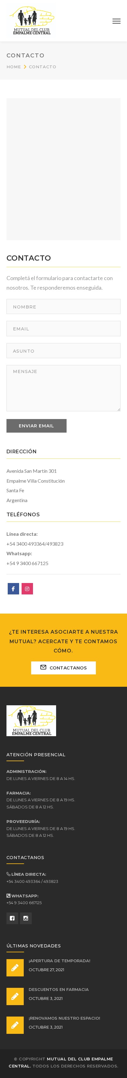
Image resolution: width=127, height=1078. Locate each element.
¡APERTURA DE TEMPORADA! (59, 960)
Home (13, 66)
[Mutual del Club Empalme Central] (31, 19)
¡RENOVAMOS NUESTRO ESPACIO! (64, 1018)
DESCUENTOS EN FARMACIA (59, 989)
